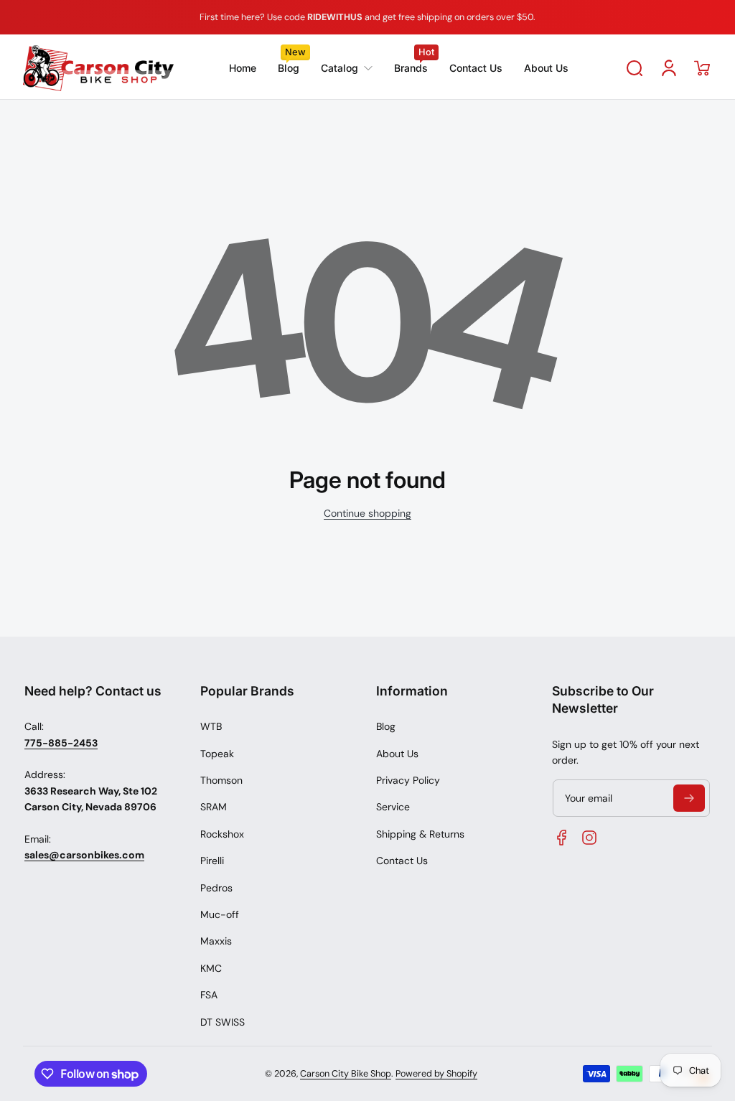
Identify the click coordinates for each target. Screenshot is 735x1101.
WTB (211, 726)
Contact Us (402, 860)
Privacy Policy (408, 780)
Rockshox (222, 834)
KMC (211, 968)
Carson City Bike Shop (345, 1073)
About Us (397, 753)
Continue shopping (367, 513)
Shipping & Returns (420, 834)
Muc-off (219, 914)
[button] (634, 68)
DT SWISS (222, 1022)
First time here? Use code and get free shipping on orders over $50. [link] (367, 17)
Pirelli (212, 860)
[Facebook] (562, 837)
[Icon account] (669, 68)
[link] (346, 68)
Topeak (217, 753)
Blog (385, 726)
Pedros (216, 887)
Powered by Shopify (436, 1073)
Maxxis (216, 940)
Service (393, 806)
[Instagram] (589, 837)
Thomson (221, 780)
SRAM (213, 806)
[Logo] (98, 68)
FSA (208, 994)
